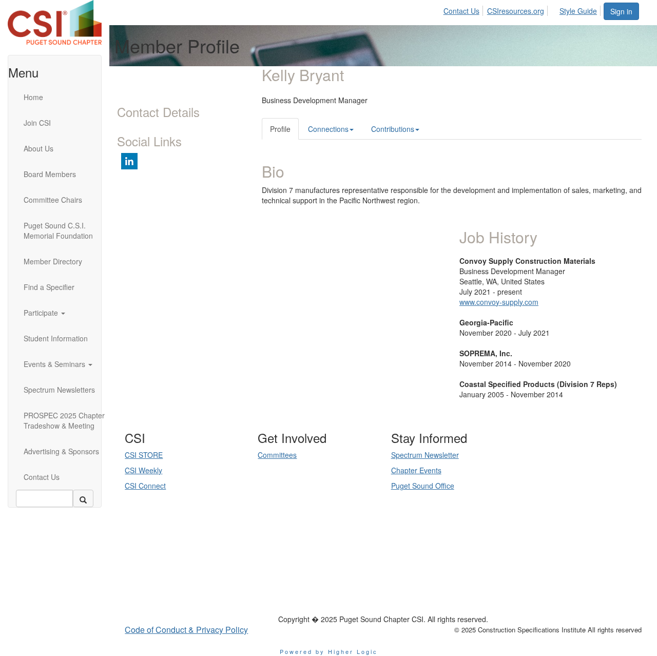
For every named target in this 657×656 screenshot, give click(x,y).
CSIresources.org (515, 11)
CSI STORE (144, 455)
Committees (277, 455)
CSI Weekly (143, 470)
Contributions (392, 129)
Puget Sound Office (422, 485)
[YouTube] (196, 577)
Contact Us (461, 11)
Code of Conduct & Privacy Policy (186, 629)
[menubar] (523, 9)
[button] (67, 312)
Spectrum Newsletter (425, 455)
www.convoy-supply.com (498, 302)
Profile (280, 129)
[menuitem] (464, 9)
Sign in (621, 11)
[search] (83, 498)
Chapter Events (416, 470)
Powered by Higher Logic (329, 651)
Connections (328, 129)
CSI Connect (145, 485)
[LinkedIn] (182, 577)
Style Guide (578, 11)
